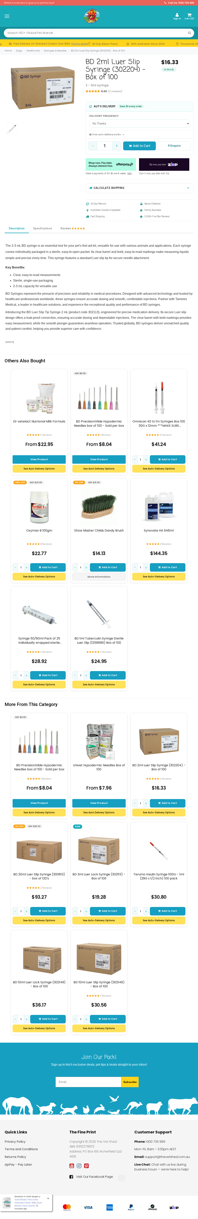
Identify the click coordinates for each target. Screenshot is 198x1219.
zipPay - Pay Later (18, 1164)
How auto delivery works (106, 134)
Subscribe (130, 1082)
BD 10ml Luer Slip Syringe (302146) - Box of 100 (99, 984)
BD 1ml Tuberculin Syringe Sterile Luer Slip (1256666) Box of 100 (99, 640)
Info (129, 173)
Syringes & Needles (55, 50)
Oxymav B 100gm (39, 530)
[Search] (189, 33)
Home (8, 50)
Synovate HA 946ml (159, 530)
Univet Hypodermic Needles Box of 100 (99, 767)
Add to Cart (141, 146)
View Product (39, 459)
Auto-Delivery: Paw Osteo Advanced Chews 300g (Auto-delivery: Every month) (28, 1202)
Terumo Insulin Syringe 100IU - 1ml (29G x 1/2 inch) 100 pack (158, 876)
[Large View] (12, 129)
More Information (99, 577)
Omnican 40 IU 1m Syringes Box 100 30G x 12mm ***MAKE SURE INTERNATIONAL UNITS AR (158, 423)
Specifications (42, 228)
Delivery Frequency (104, 115)
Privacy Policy (15, 1141)
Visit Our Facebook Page (94, 1177)
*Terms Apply (79, 43)
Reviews (66, 228)
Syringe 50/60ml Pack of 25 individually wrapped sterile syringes (39, 640)
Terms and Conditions (21, 1149)
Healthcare (33, 50)
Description (17, 228)
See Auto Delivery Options (39, 468)
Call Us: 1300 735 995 (180, 2)
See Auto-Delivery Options (159, 468)
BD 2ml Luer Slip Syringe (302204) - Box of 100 (98, 50)
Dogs (19, 50)
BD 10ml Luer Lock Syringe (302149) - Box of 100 (39, 984)
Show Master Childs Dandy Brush (99, 530)
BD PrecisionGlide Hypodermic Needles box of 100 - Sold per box (99, 423)
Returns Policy (15, 1157)
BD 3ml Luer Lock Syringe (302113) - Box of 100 (99, 876)
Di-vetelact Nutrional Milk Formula (39, 421)
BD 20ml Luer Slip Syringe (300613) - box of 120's (39, 876)
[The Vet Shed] (91, 16)
